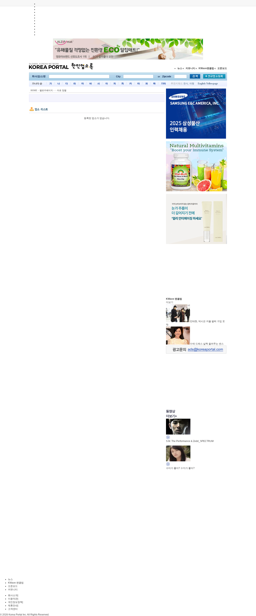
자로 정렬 (61, 90)
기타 (163, 83)
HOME (34, 90)
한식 (185, 83)
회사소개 (13, 595)
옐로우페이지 (46, 90)
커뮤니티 (190, 68)
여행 (191, 83)
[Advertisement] (196, 270)
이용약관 (13, 598)
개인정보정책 (15, 602)
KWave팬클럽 (206, 68)
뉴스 (179, 68)
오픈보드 (222, 68)
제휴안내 (13, 605)
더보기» (171, 416)
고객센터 (13, 609)
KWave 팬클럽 (16, 582)
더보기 (169, 302)
